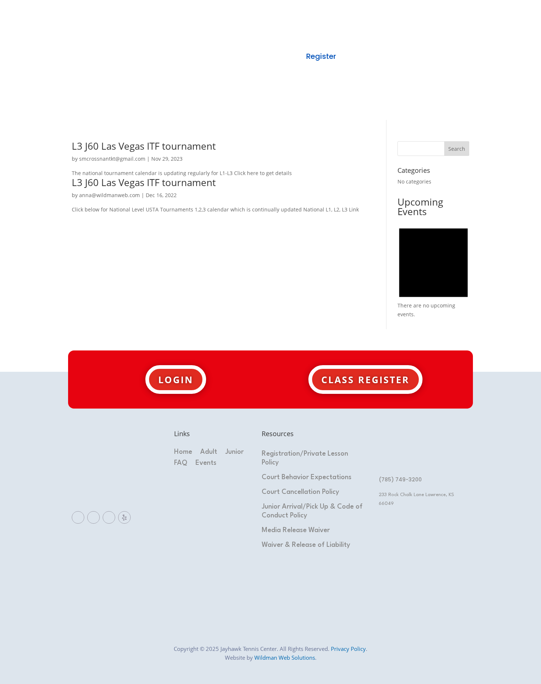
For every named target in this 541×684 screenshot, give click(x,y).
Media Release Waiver (296, 530)
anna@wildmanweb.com (109, 195)
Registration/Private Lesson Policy (305, 458)
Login (175, 379)
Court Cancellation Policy (300, 492)
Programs (331, 40)
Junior (234, 452)
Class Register (365, 379)
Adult (208, 452)
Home (194, 40)
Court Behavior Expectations (306, 477)
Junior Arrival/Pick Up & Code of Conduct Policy (312, 511)
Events (205, 463)
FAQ (180, 463)
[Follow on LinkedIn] (93, 517)
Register (321, 56)
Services (279, 40)
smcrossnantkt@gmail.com (112, 158)
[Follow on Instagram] (109, 517)
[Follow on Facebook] (78, 517)
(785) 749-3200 (400, 479)
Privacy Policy (348, 648)
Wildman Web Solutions (284, 657)
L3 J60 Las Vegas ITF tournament (144, 146)
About (234, 40)
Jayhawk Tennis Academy (231, 56)
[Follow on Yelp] (124, 517)
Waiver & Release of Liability (306, 545)
